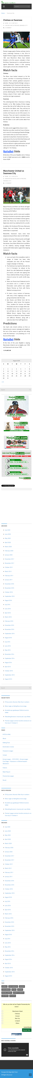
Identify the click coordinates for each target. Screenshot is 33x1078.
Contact (5, 755)
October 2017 (9, 567)
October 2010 (9, 671)
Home (3, 13)
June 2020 (8, 534)
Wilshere (12, 995)
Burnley (4, 986)
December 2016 (9, 584)
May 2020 (8, 538)
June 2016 (8, 609)
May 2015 (8, 650)
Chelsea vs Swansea (12, 20)
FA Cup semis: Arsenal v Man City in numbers (17, 702)
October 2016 (9, 592)
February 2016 (9, 621)
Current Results (28, 1027)
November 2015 (9, 629)
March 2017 (8, 571)
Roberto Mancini (19, 992)
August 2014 (8, 662)
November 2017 (9, 563)
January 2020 (8, 555)
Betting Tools (6, 743)
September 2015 (9, 633)
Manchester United (11, 178)
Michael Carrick (7, 992)
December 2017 (9, 559)
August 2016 (8, 600)
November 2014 (9, 654)
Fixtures (5, 768)
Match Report (6, 772)
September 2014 (9, 658)
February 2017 (9, 575)
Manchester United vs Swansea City (13, 172)
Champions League (8, 751)
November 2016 (9, 588)
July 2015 (7, 642)
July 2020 (7, 530)
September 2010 (9, 675)
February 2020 (9, 551)
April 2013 (8, 667)
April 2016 (8, 613)
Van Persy (5, 995)
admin (6, 23)
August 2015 (8, 638)
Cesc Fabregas (13, 986)
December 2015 (9, 625)
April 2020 (8, 542)
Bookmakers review (8, 747)
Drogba (20, 989)
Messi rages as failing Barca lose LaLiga (15, 706)
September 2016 (9, 596)
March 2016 (8, 617)
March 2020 (8, 547)
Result (4, 780)
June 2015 (8, 646)
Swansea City (23, 25)
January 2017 (8, 580)
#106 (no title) (6, 734)
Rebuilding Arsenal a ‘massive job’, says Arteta (17, 717)
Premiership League (8, 776)
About (4, 738)
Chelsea (7, 25)
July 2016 (7, 604)
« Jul (2, 382)
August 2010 (8, 679)
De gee (14, 989)
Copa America (6, 989)
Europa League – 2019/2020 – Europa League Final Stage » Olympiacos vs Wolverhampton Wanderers (15, 761)
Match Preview (14, 25)
